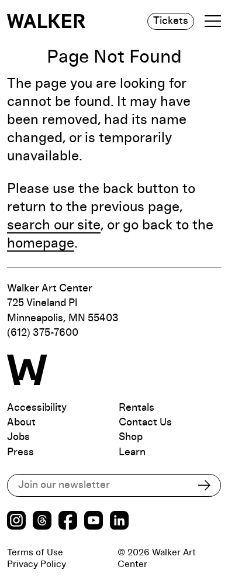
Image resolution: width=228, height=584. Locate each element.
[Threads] (42, 522)
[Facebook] (67, 522)
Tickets (170, 21)
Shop (131, 437)
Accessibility (37, 408)
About (21, 422)
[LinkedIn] (119, 522)
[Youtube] (93, 522)
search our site (54, 225)
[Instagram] (16, 522)
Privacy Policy (36, 564)
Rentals (136, 408)
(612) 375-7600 (42, 333)
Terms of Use (35, 552)
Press (20, 452)
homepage (40, 243)
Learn (132, 452)
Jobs (18, 437)
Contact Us (145, 422)
